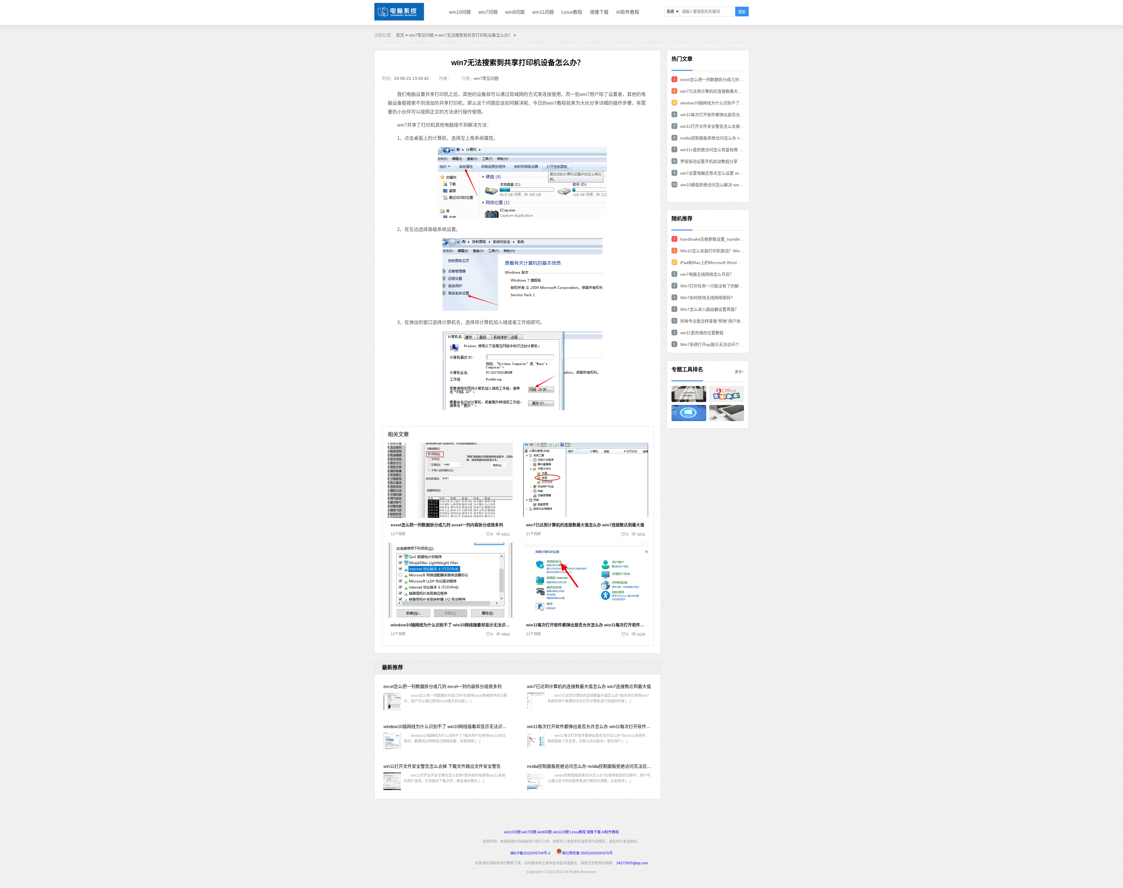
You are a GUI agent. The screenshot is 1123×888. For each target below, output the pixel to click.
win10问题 (460, 12)
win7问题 (488, 12)
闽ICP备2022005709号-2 (530, 853)
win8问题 (515, 12)
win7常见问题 (421, 35)
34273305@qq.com (632, 863)
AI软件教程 (627, 12)
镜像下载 (599, 12)
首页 (400, 35)
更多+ (739, 372)
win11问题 (543, 12)
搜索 (742, 12)
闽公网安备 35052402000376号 (587, 853)
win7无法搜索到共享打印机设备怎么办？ (475, 35)
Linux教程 (572, 12)
